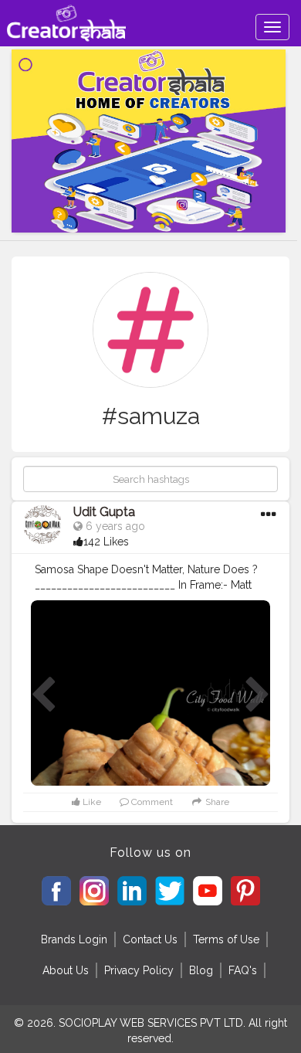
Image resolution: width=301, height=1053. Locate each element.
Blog (201, 970)
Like (90, 802)
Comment (151, 802)
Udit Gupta (104, 511)
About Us (65, 970)
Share (216, 802)
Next (258, 695)
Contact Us (150, 939)
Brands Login (74, 939)
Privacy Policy (139, 970)
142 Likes (106, 541)
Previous (43, 695)
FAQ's (242, 970)
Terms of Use (226, 939)
